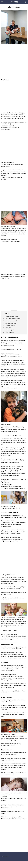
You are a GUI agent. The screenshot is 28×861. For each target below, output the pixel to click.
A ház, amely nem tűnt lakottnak (13, 318)
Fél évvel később (10, 332)
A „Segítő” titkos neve (11, 323)
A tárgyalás (8, 327)
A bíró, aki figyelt (9, 330)
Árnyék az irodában (10, 325)
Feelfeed (14, 2)
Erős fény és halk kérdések (12, 316)
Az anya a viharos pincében (12, 321)
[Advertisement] (14, 63)
